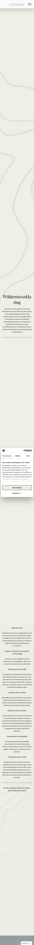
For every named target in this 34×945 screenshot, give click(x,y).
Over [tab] (28, 456)
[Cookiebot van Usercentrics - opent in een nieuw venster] (24, 450)
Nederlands (25, 943)
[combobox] (26, 943)
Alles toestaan (17, 487)
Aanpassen (16, 493)
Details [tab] (17, 456)
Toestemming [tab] (6, 456)
